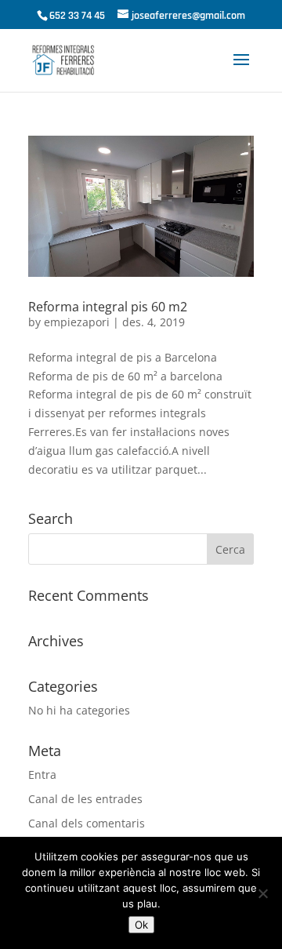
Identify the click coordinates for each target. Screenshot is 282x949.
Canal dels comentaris (86, 823)
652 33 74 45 (77, 16)
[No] (262, 893)
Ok (141, 924)
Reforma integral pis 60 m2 (107, 306)
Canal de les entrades (85, 798)
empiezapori (77, 322)
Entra (42, 774)
